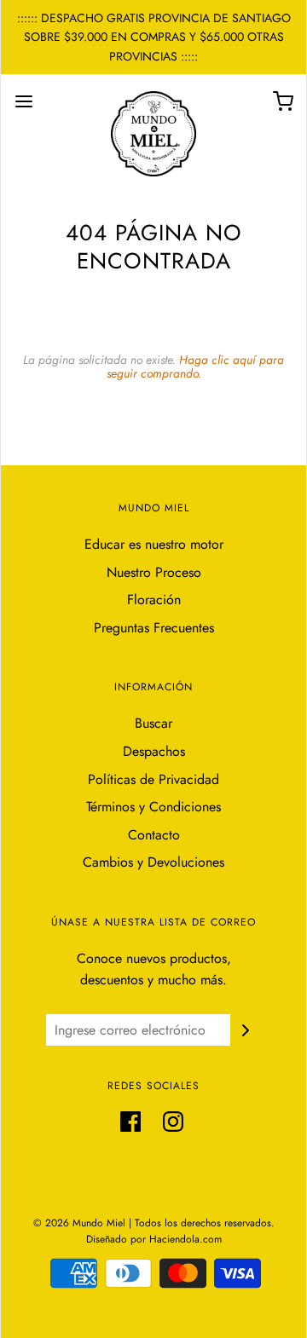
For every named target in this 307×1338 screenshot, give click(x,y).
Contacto (154, 835)
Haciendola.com (185, 1239)
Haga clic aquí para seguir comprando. (196, 366)
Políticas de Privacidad (153, 779)
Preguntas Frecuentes (154, 627)
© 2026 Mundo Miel (79, 1223)
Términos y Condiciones (153, 806)
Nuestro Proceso (154, 572)
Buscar (153, 723)
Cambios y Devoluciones (153, 862)
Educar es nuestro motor (153, 544)
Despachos (154, 751)
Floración (154, 599)
